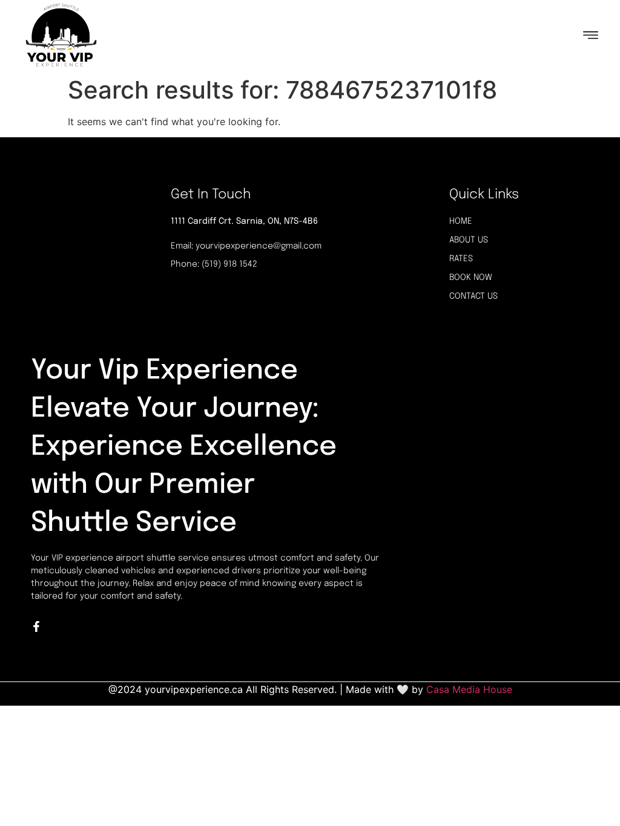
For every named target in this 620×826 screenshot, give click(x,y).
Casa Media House (469, 689)
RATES (461, 259)
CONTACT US (473, 296)
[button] (590, 35)
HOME (460, 221)
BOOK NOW (470, 277)
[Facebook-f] (36, 626)
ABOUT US (468, 240)
